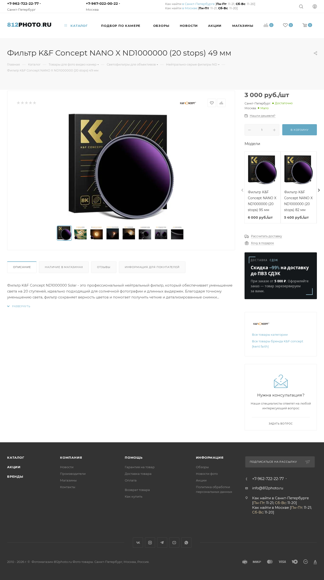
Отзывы (104, 267)
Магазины (68, 480)
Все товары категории (270, 334)
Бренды (15, 476)
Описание (22, 267)
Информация (210, 457)
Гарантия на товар (140, 467)
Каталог (15, 457)
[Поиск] (301, 6)
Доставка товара (138, 474)
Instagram (150, 543)
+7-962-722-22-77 (23, 3)
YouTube (174, 543)
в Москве (189, 8)
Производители (73, 474)
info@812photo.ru (267, 488)
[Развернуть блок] (18, 306)
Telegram (162, 543)
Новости (67, 467)
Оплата (131, 480)
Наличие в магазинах (64, 267)
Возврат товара (137, 490)
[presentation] (242, 190)
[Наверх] (301, 424)
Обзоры (202, 467)
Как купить (133, 496)
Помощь (134, 457)
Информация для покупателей (152, 267)
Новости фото (207, 474)
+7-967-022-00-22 (102, 3)
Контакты (67, 487)
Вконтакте (138, 543)
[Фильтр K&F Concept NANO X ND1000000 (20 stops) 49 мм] (121, 166)
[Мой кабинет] (315, 6)
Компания (71, 457)
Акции (14, 467)
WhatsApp (186, 543)
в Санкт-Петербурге (198, 4)
